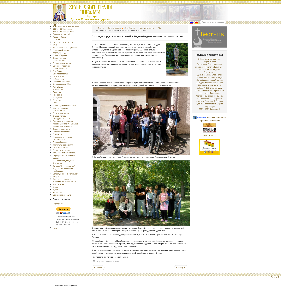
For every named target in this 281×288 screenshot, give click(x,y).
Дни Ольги (57, 71)
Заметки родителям (61, 129)
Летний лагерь (59, 110)
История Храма (59, 36)
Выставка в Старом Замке (64, 181)
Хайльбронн (58, 86)
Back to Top (276, 277)
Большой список (60, 142)
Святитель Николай (61, 34)
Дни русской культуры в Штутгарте (63, 162)
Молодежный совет (61, 118)
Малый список (59, 139)
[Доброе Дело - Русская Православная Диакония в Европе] (209, 135)
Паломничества (60, 68)
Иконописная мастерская (64, 42)
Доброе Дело (58, 79)
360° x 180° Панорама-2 (63, 31)
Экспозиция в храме (62, 179)
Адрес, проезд (59, 52)
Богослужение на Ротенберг (65, 173)
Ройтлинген (58, 89)
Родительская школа (62, 63)
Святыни (56, 39)
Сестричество (59, 76)
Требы (55, 102)
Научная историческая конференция (63, 169)
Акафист (56, 176)
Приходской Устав (61, 50)
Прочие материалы (61, 150)
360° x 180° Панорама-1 (63, 28)
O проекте (57, 134)
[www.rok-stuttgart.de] (140, 12)
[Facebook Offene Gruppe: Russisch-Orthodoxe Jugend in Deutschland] (195, 116)
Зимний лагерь (59, 115)
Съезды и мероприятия (63, 121)
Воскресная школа (61, 113)
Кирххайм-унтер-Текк (62, 84)
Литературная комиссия (63, 136)
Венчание (57, 100)
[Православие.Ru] (209, 130)
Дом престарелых (60, 73)
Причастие (57, 94)
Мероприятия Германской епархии (64, 156)
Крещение (57, 97)
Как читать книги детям (63, 144)
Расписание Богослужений (65, 47)
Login (2, 277)
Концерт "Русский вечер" (64, 165)
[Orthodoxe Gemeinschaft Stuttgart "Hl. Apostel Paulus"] (209, 124)
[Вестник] (209, 36)
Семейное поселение (62, 65)
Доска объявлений (61, 60)
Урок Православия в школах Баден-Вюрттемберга (65, 125)
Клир (55, 44)
